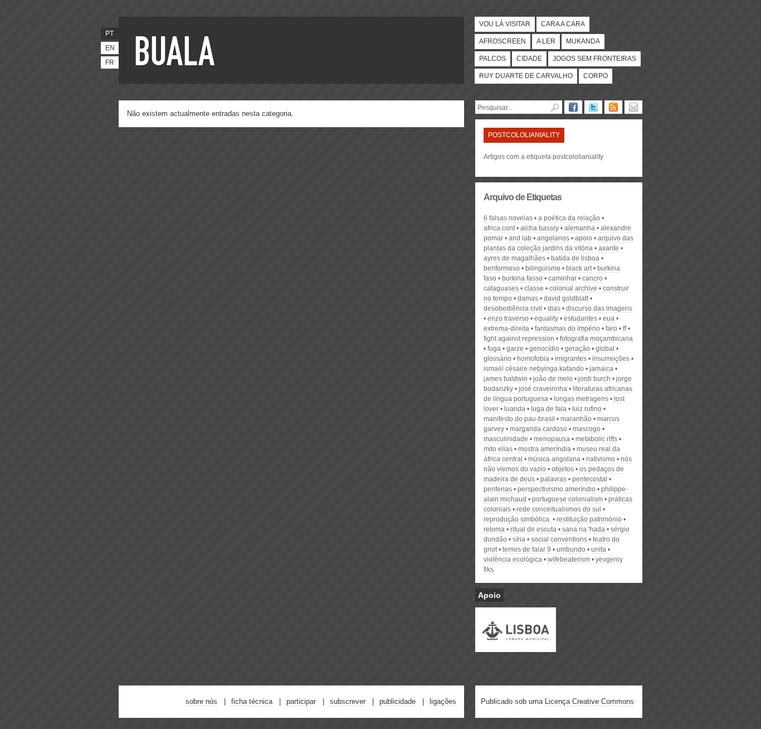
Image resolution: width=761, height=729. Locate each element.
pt (109, 33)
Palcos (492, 58)
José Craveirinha (543, 389)
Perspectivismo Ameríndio (557, 489)
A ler (545, 41)
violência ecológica (513, 559)
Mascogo (587, 429)
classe (534, 288)
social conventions (559, 539)
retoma (494, 529)
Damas (528, 298)
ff (624, 328)
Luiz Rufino (587, 409)
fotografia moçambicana (596, 338)
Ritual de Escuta (533, 529)
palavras (553, 479)
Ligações (443, 701)
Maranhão (576, 419)
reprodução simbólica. (517, 519)
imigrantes (571, 359)
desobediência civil (513, 308)
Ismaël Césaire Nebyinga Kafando (534, 369)
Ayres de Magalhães (514, 258)
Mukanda (583, 41)
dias (554, 308)
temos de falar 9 (527, 549)
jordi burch (594, 379)
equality (546, 318)
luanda (514, 409)
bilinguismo (542, 268)
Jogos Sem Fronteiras (594, 58)
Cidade (529, 58)
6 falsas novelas (508, 218)
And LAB (520, 238)
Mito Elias (498, 449)
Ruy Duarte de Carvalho (526, 76)
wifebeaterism (569, 559)
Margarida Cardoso (538, 429)
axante (608, 248)
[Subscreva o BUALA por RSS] (613, 107)
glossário (497, 359)
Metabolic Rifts (596, 439)
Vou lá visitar (504, 24)
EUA (608, 318)
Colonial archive (573, 288)
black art (579, 268)
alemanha (579, 228)
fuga (494, 349)
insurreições (611, 359)
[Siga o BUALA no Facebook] (573, 107)
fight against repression (519, 338)
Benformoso (502, 268)
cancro (592, 278)
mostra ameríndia (544, 449)
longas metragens (581, 399)
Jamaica (601, 369)
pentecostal (589, 479)
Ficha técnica (251, 701)
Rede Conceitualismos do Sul (558, 509)
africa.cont (499, 228)
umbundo (571, 549)
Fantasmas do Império (567, 328)
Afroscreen (502, 41)
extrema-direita (506, 328)
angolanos (553, 238)
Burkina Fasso (522, 278)
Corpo (595, 76)
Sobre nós (201, 701)
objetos (563, 469)
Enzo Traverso (508, 318)
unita (598, 549)
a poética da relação (569, 218)
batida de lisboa (575, 258)
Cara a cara (563, 24)
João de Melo (553, 379)
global (605, 349)
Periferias (498, 489)
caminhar (562, 278)
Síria (519, 539)
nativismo (600, 459)
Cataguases (501, 288)
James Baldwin (506, 379)
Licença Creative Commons (589, 701)
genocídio (544, 349)
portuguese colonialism (567, 499)
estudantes (580, 318)
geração (577, 349)
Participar (301, 701)
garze (515, 349)
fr (109, 62)
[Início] (177, 50)
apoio (583, 238)
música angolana (554, 459)
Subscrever (347, 701)
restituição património (589, 519)
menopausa (552, 439)
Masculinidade (506, 439)
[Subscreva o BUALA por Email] (633, 107)
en (110, 48)
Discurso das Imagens (599, 308)
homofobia (533, 359)
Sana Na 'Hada (583, 529)
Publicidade (397, 701)
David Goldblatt (566, 298)
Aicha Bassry (539, 228)
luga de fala (549, 409)
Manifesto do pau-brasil (519, 419)
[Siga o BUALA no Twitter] (593, 107)
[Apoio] (515, 647)
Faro (611, 328)
